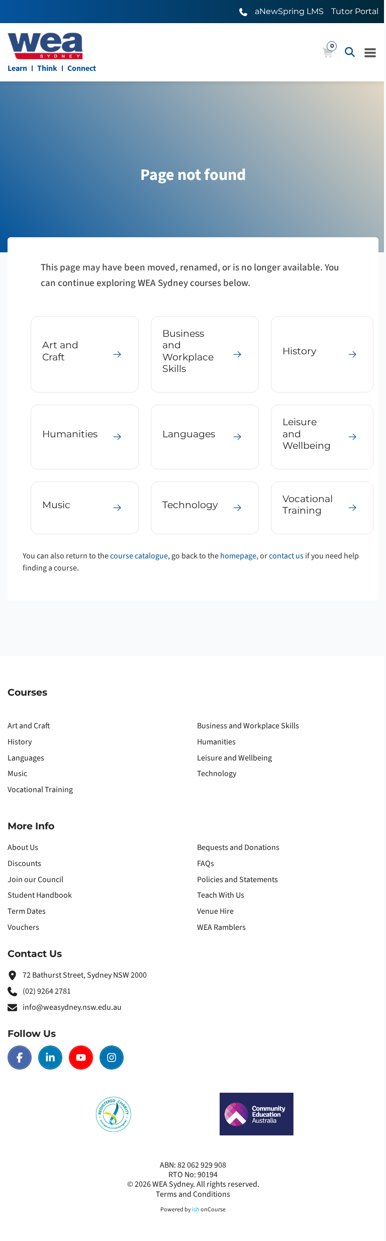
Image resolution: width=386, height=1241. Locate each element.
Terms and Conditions (193, 1194)
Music (17, 774)
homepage (238, 555)
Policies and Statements (237, 880)
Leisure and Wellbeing (234, 758)
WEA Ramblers (221, 927)
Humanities (216, 742)
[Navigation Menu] (370, 52)
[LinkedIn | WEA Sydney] (50, 1057)
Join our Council (35, 880)
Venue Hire (215, 911)
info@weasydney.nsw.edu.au (72, 1007)
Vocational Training (40, 790)
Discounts (24, 864)
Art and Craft (29, 726)
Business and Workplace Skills (248, 726)
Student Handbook (40, 895)
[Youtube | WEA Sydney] (81, 1057)
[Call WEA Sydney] (243, 11)
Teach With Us (220, 895)
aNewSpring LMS (289, 11)
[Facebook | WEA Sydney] (20, 1057)
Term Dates (27, 911)
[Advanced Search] (349, 52)
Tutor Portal (354, 11)
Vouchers (23, 927)
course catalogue (139, 555)
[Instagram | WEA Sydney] (112, 1057)
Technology (216, 774)
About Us (23, 847)
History (20, 742)
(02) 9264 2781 (47, 991)
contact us (286, 555)
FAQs (205, 864)
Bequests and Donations (238, 847)
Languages (26, 758)
